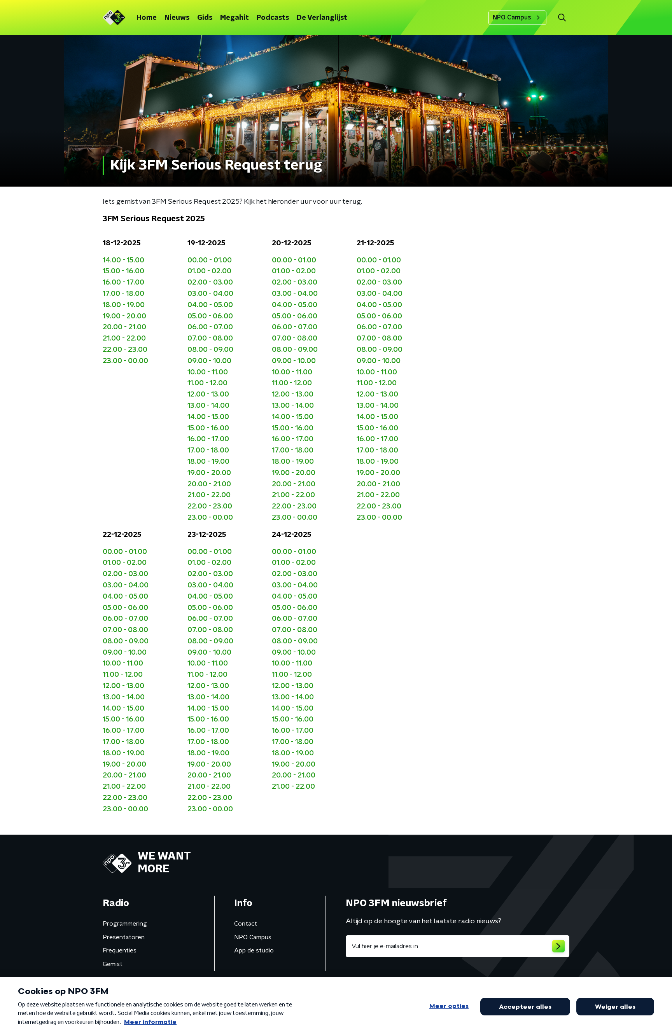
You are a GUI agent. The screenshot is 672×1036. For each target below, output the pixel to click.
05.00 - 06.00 (210, 316)
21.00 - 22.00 (124, 338)
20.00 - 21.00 (124, 327)
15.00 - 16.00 (123, 271)
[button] (561, 17)
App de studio (254, 950)
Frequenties (119, 950)
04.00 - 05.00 (210, 305)
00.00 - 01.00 (209, 260)
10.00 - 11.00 (207, 372)
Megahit (234, 17)
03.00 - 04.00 (210, 293)
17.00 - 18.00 (123, 293)
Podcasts (273, 17)
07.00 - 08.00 (210, 338)
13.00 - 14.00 (208, 405)
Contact (245, 924)
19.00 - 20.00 (124, 316)
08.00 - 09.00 (210, 349)
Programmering (125, 924)
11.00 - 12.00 (207, 383)
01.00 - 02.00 (209, 271)
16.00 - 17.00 (123, 282)
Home (146, 17)
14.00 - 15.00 (123, 260)
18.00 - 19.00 (124, 305)
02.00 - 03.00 (210, 282)
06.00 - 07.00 (210, 327)
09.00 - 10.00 (209, 361)
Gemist (112, 964)
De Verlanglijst (322, 17)
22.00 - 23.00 (125, 349)
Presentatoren (124, 937)
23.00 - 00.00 (125, 361)
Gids (204, 17)
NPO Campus (512, 17)
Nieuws (176, 17)
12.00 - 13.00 (208, 394)
